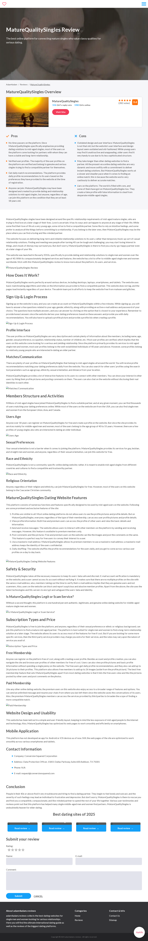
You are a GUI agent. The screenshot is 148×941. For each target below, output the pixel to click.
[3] (16, 849)
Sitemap (113, 920)
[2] (12, 849)
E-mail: (78, 856)
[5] (23, 849)
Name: (9, 856)
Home (77, 915)
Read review (22, 828)
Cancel (38, 896)
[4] (19, 849)
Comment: (11, 869)
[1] (9, 849)
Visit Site (60, 112)
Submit (18, 895)
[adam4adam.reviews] (15, 4)
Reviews (79, 920)
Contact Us (114, 915)
